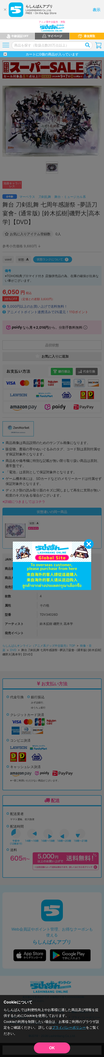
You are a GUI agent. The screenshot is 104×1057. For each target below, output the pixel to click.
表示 (96, 9)
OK (52, 1048)
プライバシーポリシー (69, 1027)
